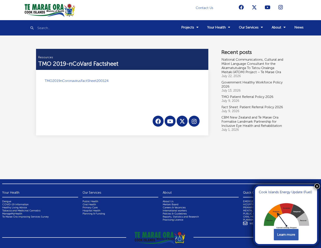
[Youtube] (267, 7)
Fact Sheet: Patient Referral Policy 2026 (252, 107)
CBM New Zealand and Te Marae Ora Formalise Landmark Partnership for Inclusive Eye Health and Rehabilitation (251, 121)
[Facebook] (241, 7)
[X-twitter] (254, 7)
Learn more (286, 234)
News (299, 27)
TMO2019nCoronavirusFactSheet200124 (77, 81)
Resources (45, 57)
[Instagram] (281, 7)
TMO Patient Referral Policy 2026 (247, 97)
